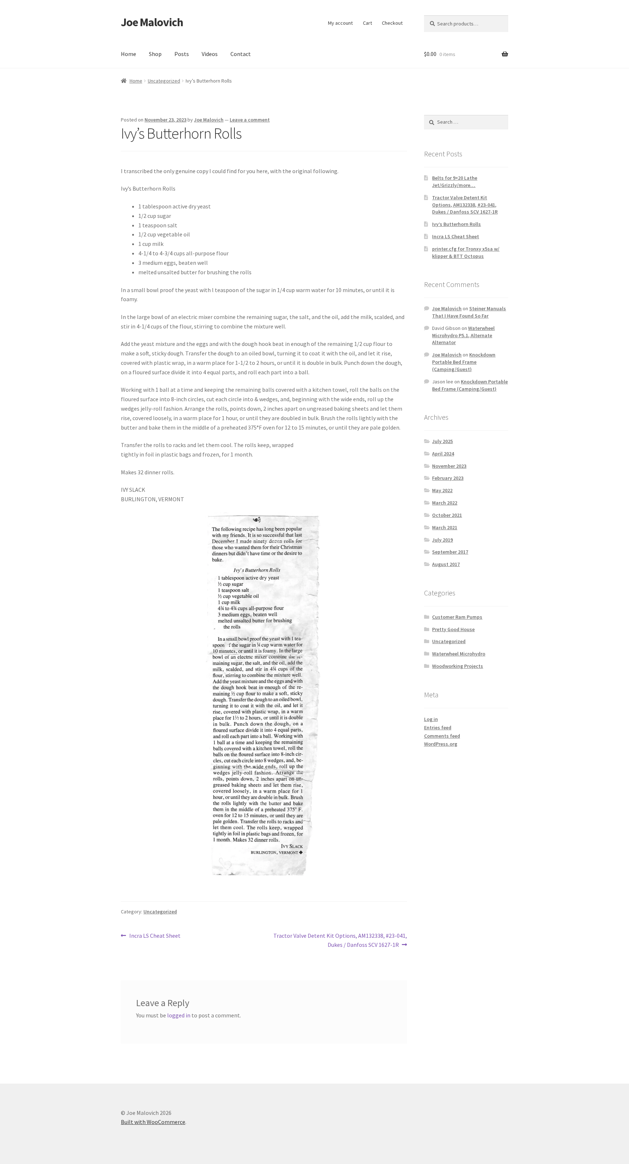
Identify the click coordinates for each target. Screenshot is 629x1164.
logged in (178, 1015)
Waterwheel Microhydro (458, 653)
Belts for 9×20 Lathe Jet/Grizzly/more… (454, 181)
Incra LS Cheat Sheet (155, 936)
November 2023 (449, 466)
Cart (367, 23)
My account (340, 23)
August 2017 (446, 564)
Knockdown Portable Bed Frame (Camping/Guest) (463, 361)
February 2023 (447, 478)
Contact (240, 53)
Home (128, 53)
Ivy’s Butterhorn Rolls (456, 224)
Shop (155, 53)
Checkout (392, 23)
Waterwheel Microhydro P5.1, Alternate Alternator (463, 335)
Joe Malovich (152, 22)
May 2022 (442, 490)
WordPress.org (440, 744)
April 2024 (443, 453)
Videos (210, 53)
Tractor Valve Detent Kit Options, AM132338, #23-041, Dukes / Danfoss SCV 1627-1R (340, 940)
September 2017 (450, 552)
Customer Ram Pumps (457, 617)
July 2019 (442, 540)
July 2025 (442, 441)
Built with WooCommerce (153, 1121)
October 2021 (447, 515)
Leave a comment (250, 119)
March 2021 (444, 527)
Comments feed (442, 736)
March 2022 (444, 502)
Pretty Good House (453, 629)
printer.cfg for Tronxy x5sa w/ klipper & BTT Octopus (465, 252)
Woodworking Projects (457, 666)
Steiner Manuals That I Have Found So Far (469, 312)
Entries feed (437, 727)
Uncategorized (164, 80)
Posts (181, 53)
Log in (431, 719)
